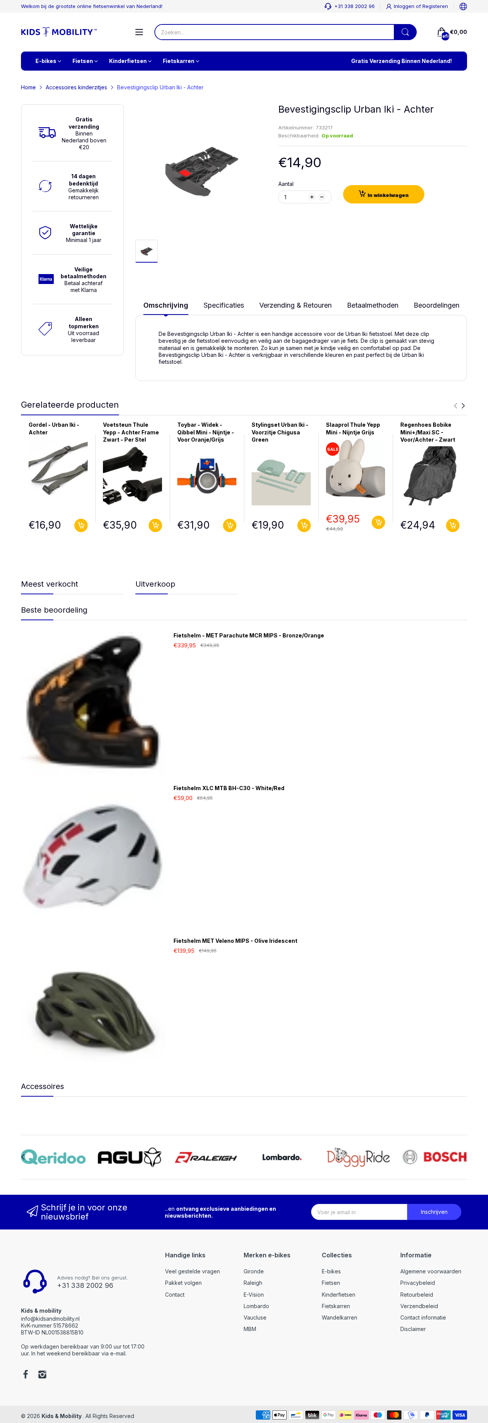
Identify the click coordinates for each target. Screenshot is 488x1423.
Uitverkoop (155, 584)
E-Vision (254, 1294)
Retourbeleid (416, 1294)
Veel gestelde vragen (192, 1271)
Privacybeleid (417, 1282)
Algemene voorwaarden (430, 1271)
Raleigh (253, 1282)
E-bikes (331, 1271)
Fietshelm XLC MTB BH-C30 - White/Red (228, 788)
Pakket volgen (183, 1282)
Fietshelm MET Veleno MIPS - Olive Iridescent (235, 940)
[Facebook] (25, 1375)
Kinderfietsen (338, 1294)
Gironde (254, 1271)
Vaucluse (255, 1317)
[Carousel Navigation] (459, 405)
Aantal (286, 184)
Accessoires (42, 1086)
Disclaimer (413, 1329)
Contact (175, 1294)
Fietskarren (336, 1306)
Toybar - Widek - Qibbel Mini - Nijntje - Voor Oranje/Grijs (205, 432)
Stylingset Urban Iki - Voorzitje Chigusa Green (280, 432)
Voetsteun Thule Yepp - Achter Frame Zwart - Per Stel (131, 432)
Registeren (435, 6)
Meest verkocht (49, 584)
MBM (250, 1329)
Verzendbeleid (419, 1306)
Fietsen (331, 1282)
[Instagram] (42, 1375)
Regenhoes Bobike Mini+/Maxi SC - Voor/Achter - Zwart (427, 432)
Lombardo (256, 1306)
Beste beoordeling (54, 610)
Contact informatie (423, 1317)
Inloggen (405, 6)
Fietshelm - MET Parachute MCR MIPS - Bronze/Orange (248, 635)
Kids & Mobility (62, 1416)
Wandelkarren (339, 1317)
